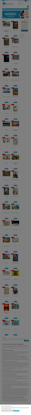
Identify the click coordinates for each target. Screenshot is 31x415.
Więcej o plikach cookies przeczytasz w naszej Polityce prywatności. (8, 409)
